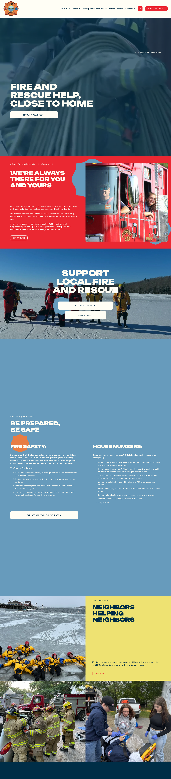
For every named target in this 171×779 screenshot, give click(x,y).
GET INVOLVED (19, 238)
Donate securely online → (85, 305)
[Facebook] (140, 8)
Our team (99, 673)
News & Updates (116, 8)
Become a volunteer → (34, 115)
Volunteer (7, 773)
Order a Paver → (85, 315)
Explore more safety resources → (44, 515)
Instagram (35, 773)
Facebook (35, 778)
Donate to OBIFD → (156, 9)
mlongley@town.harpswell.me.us (120, 495)
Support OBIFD (9, 778)
